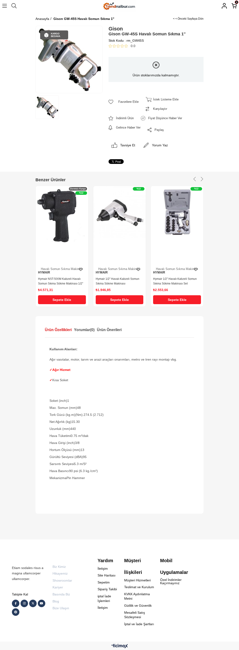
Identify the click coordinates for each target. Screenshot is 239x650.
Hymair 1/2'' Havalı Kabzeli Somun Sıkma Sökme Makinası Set (175, 281)
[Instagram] (24, 603)
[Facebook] (15, 603)
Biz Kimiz (59, 567)
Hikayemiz (60, 573)
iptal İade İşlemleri (104, 598)
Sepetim (104, 582)
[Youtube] (41, 603)
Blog (56, 601)
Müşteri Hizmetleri (137, 580)
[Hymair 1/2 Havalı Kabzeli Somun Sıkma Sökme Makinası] (119, 225)
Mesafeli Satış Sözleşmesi (134, 615)
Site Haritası (107, 575)
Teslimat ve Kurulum (139, 587)
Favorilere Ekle (81, 269)
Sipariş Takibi (107, 589)
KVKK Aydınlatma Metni (137, 596)
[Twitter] (33, 603)
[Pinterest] (15, 612)
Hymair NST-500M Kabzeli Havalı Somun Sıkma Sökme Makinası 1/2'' (60, 281)
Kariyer (58, 587)
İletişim (103, 568)
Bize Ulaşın (61, 608)
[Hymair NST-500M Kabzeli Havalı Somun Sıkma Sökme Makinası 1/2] (62, 225)
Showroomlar (62, 580)
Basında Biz (61, 594)
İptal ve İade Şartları (139, 624)
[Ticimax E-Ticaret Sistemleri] (119, 646)
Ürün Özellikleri (58, 330)
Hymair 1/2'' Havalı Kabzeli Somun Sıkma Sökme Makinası (117, 281)
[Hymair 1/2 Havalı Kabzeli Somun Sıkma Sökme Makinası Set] (177, 225)
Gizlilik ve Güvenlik (138, 605)
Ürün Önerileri (109, 330)
